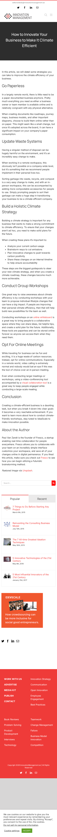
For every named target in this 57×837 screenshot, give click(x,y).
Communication (39, 684)
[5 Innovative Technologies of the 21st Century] (7, 558)
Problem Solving (12, 725)
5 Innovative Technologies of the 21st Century (32, 559)
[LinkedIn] (12, 641)
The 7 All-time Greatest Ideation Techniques (29, 541)
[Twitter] (2, 641)
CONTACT (9, 701)
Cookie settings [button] (12, 830)
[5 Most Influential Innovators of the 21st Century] (7, 574)
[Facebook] (7, 641)
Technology (10, 745)
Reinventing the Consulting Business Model (31, 524)
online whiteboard (42, 317)
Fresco (44, 457)
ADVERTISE (10, 684)
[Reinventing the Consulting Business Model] (7, 523)
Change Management (42, 725)
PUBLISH (9, 695)
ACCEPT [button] (27, 830)
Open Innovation (39, 690)
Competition (37, 745)
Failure (34, 730)
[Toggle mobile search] (45, 14)
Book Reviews (11, 719)
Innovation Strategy (41, 679)
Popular (15, 499)
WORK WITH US (13, 679)
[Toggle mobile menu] (51, 14)
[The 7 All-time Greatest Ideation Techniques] (7, 539)
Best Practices (38, 704)
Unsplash (27, 470)
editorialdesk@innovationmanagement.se (28, 3)
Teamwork (36, 719)
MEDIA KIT (10, 690)
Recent (42, 499)
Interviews (9, 739)
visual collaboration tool (34, 382)
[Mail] (17, 641)
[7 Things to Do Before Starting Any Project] (7, 507)
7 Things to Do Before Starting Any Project (31, 508)
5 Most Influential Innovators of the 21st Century (31, 576)
